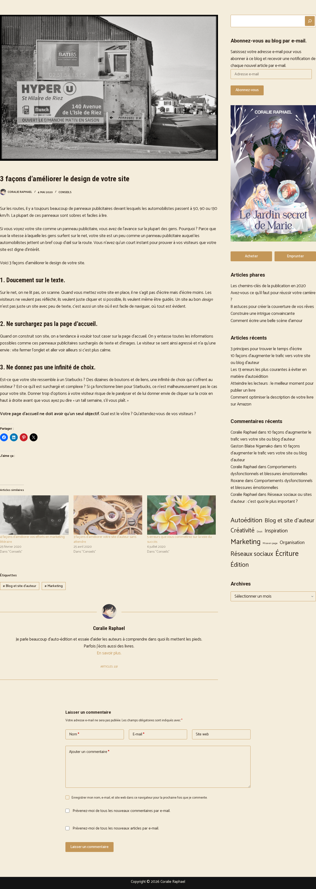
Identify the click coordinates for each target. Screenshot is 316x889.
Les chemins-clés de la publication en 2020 (268, 286)
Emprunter (295, 256)
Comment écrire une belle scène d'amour (266, 320)
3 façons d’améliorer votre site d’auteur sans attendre (105, 539)
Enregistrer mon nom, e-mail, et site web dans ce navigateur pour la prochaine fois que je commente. (139, 797)
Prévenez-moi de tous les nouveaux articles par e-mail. (116, 828)
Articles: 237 (109, 667)
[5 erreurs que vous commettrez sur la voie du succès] (181, 515)
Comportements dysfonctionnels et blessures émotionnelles (269, 470)
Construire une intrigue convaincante (263, 313)
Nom (74, 734)
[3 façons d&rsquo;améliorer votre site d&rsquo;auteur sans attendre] (108, 515)
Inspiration (276, 530)
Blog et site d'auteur (19, 586)
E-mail (138, 734)
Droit (259, 532)
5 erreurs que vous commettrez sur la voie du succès (179, 539)
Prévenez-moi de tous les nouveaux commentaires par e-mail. (121, 811)
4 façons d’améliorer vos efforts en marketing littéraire (32, 539)
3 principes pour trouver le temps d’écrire (266, 348)
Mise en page (270, 543)
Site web (202, 734)
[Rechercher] (310, 21)
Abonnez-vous (247, 90)
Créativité (243, 531)
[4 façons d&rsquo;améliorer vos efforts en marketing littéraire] (34, 515)
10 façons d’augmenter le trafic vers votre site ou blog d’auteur (271, 436)
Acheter (251, 256)
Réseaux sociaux (252, 554)
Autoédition (246, 520)
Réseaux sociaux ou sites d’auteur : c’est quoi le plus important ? (271, 498)
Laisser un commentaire (89, 847)
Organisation (292, 542)
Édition (240, 565)
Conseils (65, 192)
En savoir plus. (109, 653)
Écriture (286, 554)
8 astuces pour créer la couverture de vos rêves (272, 306)
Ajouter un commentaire (89, 752)
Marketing (54, 586)
